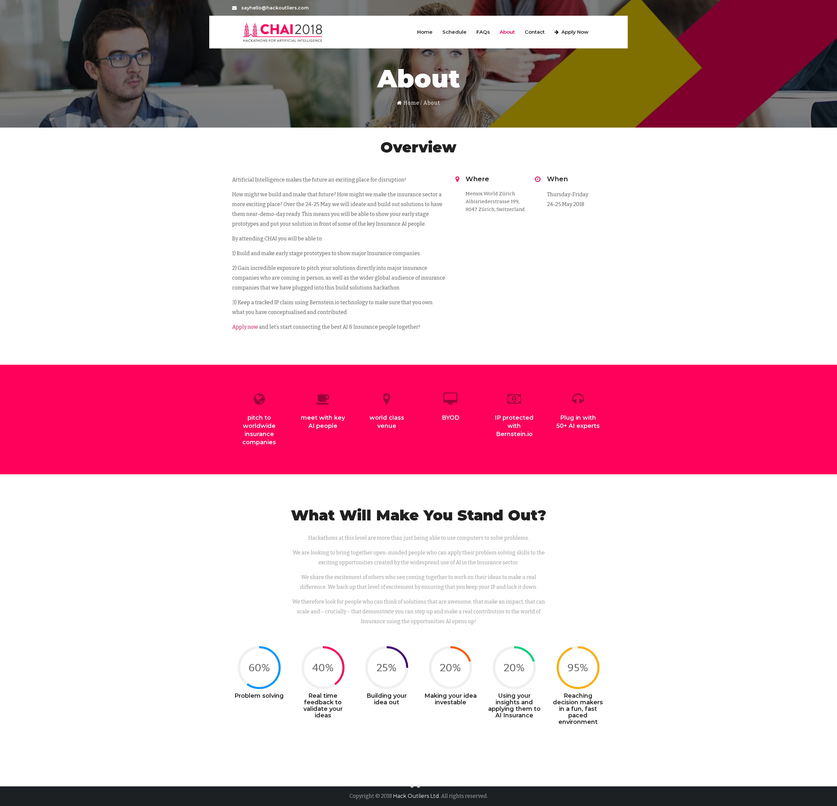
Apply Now (575, 32)
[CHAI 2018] (283, 31)
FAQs (483, 32)
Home (425, 32)
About (507, 32)
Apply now (245, 327)
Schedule (454, 32)
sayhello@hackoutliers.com (274, 8)
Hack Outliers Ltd (416, 796)
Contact (535, 32)
